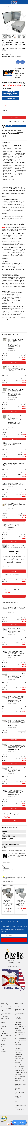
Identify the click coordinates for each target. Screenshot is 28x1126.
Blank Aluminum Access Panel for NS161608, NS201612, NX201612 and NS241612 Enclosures (16, 609)
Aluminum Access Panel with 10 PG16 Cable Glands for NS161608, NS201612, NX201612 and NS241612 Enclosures (16, 675)
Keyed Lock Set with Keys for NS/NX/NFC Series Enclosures (15, 444)
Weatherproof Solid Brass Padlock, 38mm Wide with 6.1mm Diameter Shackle (17, 505)
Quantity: (5, 110)
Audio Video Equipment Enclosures (18, 1022)
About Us (3, 1031)
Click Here (20, 132)
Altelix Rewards (5, 1018)
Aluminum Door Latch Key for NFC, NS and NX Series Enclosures (16, 526)
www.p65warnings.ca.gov (8, 881)
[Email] (3, 136)
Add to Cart (14, 362)
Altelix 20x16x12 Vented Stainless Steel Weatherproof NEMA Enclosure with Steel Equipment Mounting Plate (7, 904)
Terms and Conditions (6, 1036)
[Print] (6, 136)
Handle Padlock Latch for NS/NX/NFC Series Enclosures (15, 484)
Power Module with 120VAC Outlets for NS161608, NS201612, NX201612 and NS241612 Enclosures (16, 630)
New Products (19, 1007)
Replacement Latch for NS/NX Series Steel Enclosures (16, 464)
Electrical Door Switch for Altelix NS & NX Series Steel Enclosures (16, 546)
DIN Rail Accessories (20, 1040)
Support (3, 1029)
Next (25, 901)
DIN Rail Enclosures (20, 1038)
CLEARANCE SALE (20, 1109)
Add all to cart (14, 596)
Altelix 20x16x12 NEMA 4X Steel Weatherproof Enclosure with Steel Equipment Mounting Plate (20, 904)
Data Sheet (7, 866)
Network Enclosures (20, 1026)
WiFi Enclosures (19, 1058)
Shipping (3, 1038)
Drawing (6, 868)
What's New (4, 1011)
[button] (14, 121)
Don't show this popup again (11, 574)
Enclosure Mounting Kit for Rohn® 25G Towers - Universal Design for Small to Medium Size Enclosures (16, 368)
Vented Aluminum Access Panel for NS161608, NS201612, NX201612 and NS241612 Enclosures (16, 769)
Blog (2, 1049)
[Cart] (26, 14)
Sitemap (3, 1051)
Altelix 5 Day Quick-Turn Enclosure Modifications (6, 1015)
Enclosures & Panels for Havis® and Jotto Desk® (20, 1105)
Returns (3, 1040)
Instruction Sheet (8, 869)
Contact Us (4, 1047)
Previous (2, 901)
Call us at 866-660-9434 (14, 966)
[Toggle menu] (2, 3)
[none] (14, 22)
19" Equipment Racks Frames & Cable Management (20, 1034)
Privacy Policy (4, 1033)
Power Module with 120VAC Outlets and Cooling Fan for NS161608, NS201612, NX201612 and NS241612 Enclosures (16, 653)
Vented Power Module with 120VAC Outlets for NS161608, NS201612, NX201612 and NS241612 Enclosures (15, 792)
